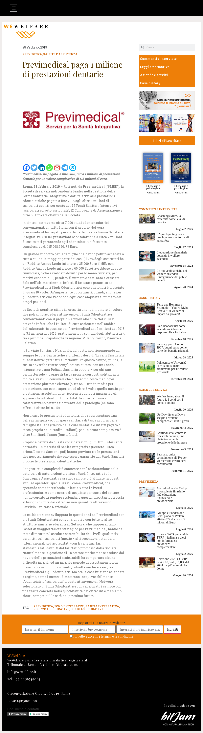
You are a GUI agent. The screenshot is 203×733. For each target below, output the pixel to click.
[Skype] (72, 167)
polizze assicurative (51, 609)
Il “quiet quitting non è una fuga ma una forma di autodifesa (173, 237)
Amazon (151, 192)
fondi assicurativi (87, 609)
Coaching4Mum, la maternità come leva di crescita (171, 219)
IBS (158, 192)
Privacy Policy (18, 714)
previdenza (43, 606)
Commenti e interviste (158, 58)
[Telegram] (64, 167)
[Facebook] (26, 167)
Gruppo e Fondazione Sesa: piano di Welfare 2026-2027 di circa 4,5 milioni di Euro (171, 517)
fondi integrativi (69, 606)
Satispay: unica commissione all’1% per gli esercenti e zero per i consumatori (172, 459)
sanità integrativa (102, 606)
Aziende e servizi (154, 75)
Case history (150, 83)
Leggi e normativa (155, 67)
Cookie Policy (40, 714)
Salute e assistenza (60, 54)
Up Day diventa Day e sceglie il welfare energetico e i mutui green (173, 418)
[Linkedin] (41, 167)
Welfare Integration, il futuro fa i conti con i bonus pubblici (170, 399)
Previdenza (32, 54)
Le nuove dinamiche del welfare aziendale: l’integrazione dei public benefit (172, 275)
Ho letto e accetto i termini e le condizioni (103, 636)
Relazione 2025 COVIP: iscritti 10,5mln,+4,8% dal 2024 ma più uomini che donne (173, 563)
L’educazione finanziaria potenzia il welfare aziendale (172, 255)
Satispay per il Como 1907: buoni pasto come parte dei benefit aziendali (173, 347)
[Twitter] (34, 167)
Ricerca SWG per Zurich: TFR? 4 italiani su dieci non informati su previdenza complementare (173, 541)
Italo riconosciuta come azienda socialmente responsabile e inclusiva (171, 329)
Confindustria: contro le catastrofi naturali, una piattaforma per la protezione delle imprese (172, 437)
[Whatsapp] (49, 167)
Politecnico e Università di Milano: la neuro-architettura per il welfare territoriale (172, 367)
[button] (13, 8)
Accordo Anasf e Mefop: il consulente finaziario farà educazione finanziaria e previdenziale (172, 494)
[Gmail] (57, 167)
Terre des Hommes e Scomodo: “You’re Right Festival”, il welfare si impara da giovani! (172, 309)
